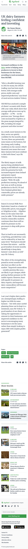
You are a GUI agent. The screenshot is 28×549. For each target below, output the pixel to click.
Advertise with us (6, 540)
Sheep (19, 4)
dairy (3, 68)
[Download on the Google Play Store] (20, 527)
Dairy (14, 4)
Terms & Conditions (7, 535)
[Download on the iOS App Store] (7, 527)
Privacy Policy (5, 537)
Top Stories (4, 4)
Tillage (24, 4)
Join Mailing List (14, 516)
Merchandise (5, 542)
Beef (10, 4)
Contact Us (4, 532)
